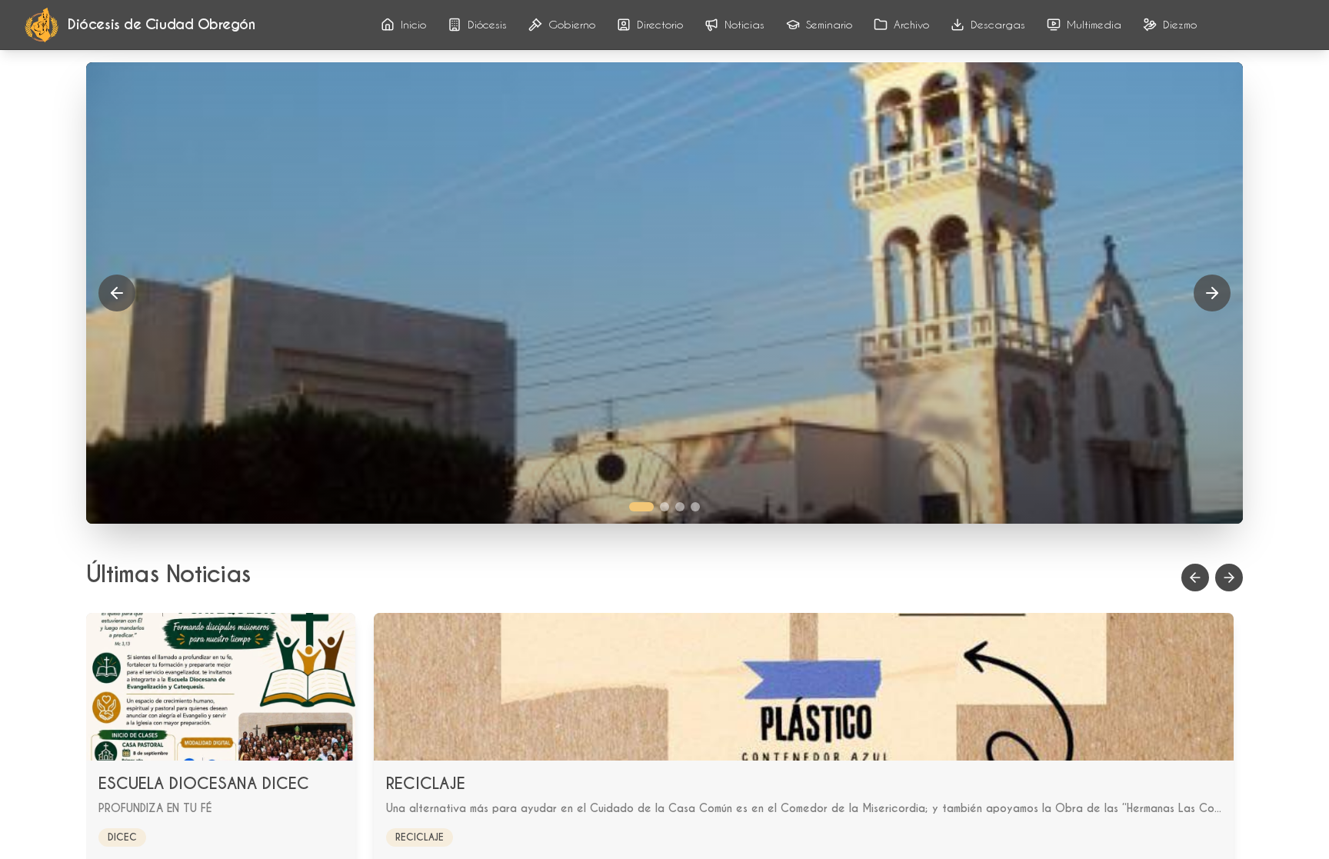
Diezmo (1180, 24)
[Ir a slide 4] (695, 506)
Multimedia (1094, 24)
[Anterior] (116, 293)
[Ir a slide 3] (679, 506)
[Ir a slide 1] (641, 506)
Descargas (998, 24)
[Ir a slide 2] (664, 506)
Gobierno (571, 24)
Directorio (660, 24)
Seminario (829, 24)
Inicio (413, 24)
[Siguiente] (1212, 293)
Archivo (911, 24)
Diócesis (487, 24)
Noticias (744, 24)
